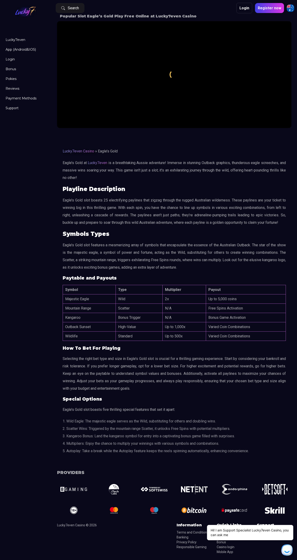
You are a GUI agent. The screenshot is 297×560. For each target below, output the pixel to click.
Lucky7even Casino (78, 151)
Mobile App (225, 552)
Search (73, 8)
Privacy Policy (187, 542)
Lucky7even (15, 40)
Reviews (12, 88)
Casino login (225, 547)
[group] (73, 489)
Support (12, 108)
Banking (182, 537)
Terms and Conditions (193, 532)
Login (10, 59)
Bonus (11, 69)
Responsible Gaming (192, 547)
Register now (269, 8)
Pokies (11, 79)
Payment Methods (21, 98)
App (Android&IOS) (21, 49)
